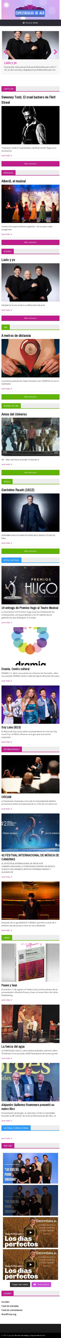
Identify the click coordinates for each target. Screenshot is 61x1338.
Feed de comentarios (12, 1310)
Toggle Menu (31, 22)
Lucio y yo (8, 260)
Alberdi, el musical (13, 181)
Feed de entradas (10, 1306)
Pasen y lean (9, 985)
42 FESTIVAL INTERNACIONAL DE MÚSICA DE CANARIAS (30, 857)
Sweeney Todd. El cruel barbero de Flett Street (28, 100)
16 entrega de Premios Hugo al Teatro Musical (27, 67)
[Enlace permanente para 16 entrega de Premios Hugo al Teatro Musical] (30, 46)
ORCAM (6, 797)
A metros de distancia (16, 335)
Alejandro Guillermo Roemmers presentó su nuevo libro (27, 1107)
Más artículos (30, 163)
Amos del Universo (14, 414)
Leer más (5, 156)
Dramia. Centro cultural (15, 669)
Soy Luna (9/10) (11, 727)
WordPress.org (8, 1314)
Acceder (5, 1301)
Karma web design (22, 1335)
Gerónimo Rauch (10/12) (17, 490)
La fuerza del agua (13, 1046)
